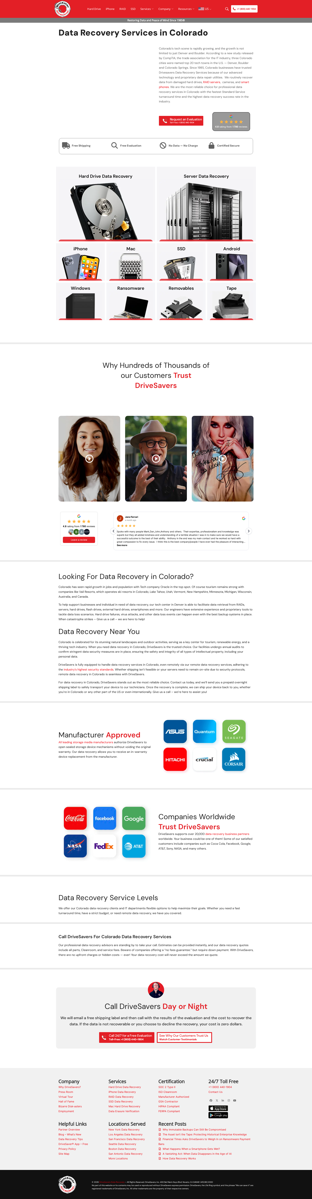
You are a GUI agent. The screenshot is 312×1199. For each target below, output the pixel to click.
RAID (122, 9)
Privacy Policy (67, 1148)
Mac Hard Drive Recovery (124, 1106)
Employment (66, 1111)
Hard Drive (94, 9)
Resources (185, 9)
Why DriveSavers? (69, 1087)
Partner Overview (69, 1129)
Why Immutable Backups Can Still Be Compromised (194, 1129)
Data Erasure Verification (124, 1111)
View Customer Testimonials (156, 400)
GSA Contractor (168, 1101)
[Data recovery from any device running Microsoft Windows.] (80, 305)
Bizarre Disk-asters (70, 1106)
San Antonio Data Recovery (126, 1153)
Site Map (63, 1153)
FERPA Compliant (169, 1111)
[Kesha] (223, 458)
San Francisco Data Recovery (127, 1139)
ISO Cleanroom (167, 1091)
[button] (161, 744)
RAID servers (211, 82)
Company (164, 9)
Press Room (65, 1091)
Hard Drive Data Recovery (125, 1087)
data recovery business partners (227, 834)
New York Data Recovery (124, 1129)
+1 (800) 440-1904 (220, 1087)
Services (145, 9)
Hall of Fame (66, 1101)
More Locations (118, 1158)
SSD (133, 9)
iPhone (110, 9)
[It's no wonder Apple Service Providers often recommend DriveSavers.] (131, 266)
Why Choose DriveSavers (156, 330)
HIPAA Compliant (169, 1106)
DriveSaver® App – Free (73, 1144)
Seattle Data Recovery (122, 1144)
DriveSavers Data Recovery (112, 1182)
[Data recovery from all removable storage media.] (181, 305)
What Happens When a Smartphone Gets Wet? (191, 1148)
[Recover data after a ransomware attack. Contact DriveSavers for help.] (131, 305)
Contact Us (215, 1091)
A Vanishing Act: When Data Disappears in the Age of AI (197, 1153)
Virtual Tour (65, 1096)
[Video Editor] (89, 458)
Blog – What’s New (69, 1134)
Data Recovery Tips (70, 1139)
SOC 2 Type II (166, 1087)
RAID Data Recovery (121, 1096)
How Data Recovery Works (179, 1158)
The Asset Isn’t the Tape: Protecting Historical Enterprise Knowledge (205, 1134)
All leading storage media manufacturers (85, 742)
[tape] (232, 305)
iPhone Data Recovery (122, 1091)
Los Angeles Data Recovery (126, 1134)
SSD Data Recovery (121, 1101)
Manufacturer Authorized (173, 1096)
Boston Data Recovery (122, 1148)
